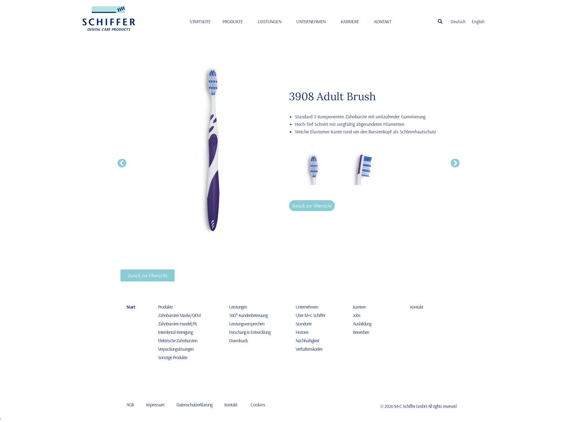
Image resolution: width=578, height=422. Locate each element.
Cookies (258, 405)
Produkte (232, 21)
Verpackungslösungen (176, 349)
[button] (440, 21)
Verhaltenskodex (309, 349)
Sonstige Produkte (172, 357)
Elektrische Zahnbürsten (177, 340)
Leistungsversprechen (246, 324)
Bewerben (361, 332)
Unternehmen (311, 21)
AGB (130, 405)
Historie (302, 332)
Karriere (350, 21)
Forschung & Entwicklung (249, 332)
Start (130, 307)
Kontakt (382, 21)
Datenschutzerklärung (194, 405)
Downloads (238, 340)
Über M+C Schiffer (310, 315)
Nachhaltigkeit (307, 340)
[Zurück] (122, 163)
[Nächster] (455, 163)
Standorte (304, 324)
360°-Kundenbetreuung (248, 315)
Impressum (155, 405)
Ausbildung (362, 324)
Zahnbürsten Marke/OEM (179, 315)
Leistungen (269, 21)
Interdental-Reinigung (175, 332)
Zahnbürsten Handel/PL (177, 324)
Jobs (356, 315)
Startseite (200, 21)
